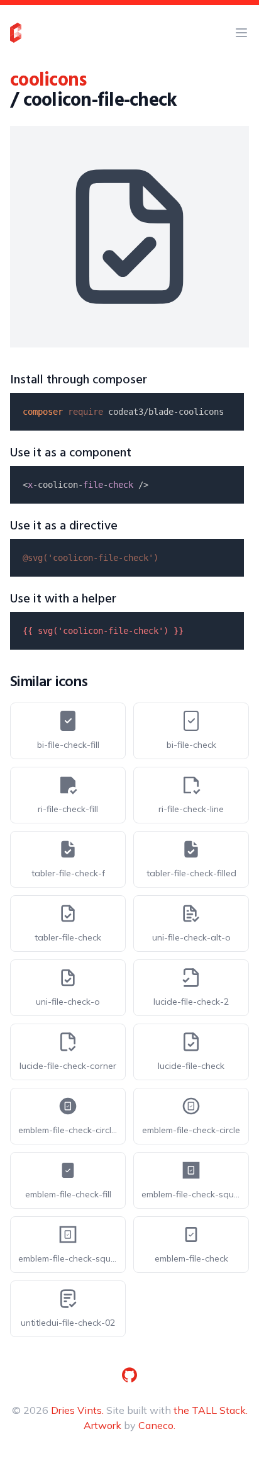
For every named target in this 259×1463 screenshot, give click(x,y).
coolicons (48, 80)
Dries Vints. (77, 1410)
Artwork (102, 1425)
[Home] (15, 33)
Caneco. (156, 1425)
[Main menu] (241, 32)
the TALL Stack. (211, 1410)
